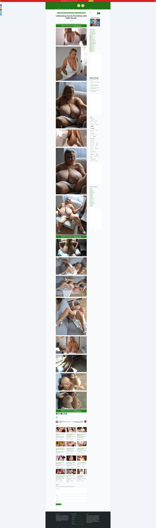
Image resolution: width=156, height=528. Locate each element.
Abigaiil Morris (92, 120)
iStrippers (62, 8)
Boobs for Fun (92, 38)
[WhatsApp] (1, 13)
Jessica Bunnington (92, 144)
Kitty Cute (91, 148)
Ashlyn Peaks (92, 124)
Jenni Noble (97, 142)
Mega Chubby (92, 47)
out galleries (57, 467)
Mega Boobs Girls (92, 36)
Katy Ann (97, 145)
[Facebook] (1, 6)
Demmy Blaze (92, 133)
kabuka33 (67, 453)
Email (57, 498)
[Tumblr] (1, 10)
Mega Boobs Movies (93, 43)
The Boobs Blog (92, 34)
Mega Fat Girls (92, 48)
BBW (92, 126)
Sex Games (65, 8)
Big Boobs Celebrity (93, 33)
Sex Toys (73, 8)
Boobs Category (92, 202)
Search (98, 13)
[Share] (1, 15)
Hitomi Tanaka (92, 138)
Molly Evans (92, 154)
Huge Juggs (91, 190)
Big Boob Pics (91, 197)
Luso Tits (91, 199)
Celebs (92, 128)
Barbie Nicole (97, 124)
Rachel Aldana (91, 160)
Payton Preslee (93, 158)
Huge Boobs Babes (92, 46)
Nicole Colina (91, 157)
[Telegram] (1, 11)
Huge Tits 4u (91, 189)
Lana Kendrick (97, 148)
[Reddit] (1, 8)
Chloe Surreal (96, 130)
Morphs (97, 154)
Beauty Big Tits (92, 191)
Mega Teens (92, 49)
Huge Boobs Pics (92, 193)
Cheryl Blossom (92, 130)
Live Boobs (58, 8)
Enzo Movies (91, 196)
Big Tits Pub (92, 35)
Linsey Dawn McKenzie (92, 151)
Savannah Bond (96, 160)
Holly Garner (92, 139)
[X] (1, 5)
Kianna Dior (91, 147)
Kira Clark (95, 147)
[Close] (155, 0)
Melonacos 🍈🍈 (70, 5)
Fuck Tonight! (69, 8)
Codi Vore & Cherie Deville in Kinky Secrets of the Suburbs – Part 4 (60, 449)
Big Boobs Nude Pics (92, 192)
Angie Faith (91, 123)
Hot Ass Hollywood (92, 141)
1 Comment (78, 439)
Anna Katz (95, 123)
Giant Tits (91, 188)
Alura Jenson (96, 120)
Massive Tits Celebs (93, 32)
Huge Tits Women (92, 39)
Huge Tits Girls (92, 45)
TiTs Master (91, 204)
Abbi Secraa (77, 26)
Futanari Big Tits (92, 41)
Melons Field (91, 205)
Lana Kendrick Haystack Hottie (81, 462)
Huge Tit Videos (92, 44)
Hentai (94, 136)
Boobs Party (91, 195)
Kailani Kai (97, 144)
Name (57, 495)
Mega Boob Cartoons (93, 42)
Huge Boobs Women (93, 40)
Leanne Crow (91, 150)
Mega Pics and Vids (92, 50)
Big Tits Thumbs (92, 198)
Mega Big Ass (92, 51)
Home (56, 8)
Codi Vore (91, 131)
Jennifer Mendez (92, 142)
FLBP (90, 136)
